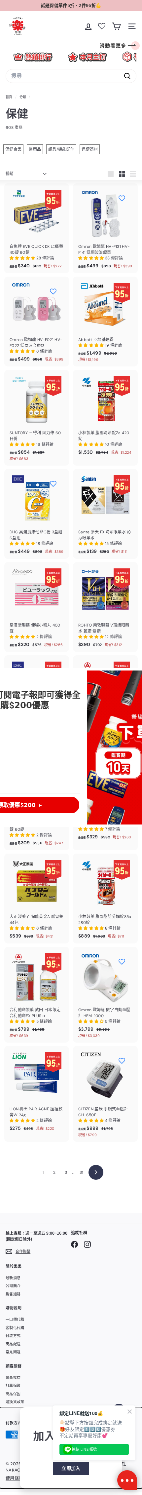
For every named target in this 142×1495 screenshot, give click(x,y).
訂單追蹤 (13, 1385)
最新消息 (13, 1278)
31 (82, 1172)
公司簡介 (13, 1286)
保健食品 (13, 149)
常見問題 (13, 1352)
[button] (23, 258)
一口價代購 (15, 1319)
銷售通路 (13, 1294)
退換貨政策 (15, 1401)
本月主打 (87, 57)
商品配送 (13, 1344)
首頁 (10, 97)
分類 (23, 97)
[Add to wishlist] (121, 198)
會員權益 (13, 1377)
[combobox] (71, 76)
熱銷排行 (33, 57)
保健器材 (90, 149)
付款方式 (13, 1335)
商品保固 (13, 1394)
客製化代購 (15, 1327)
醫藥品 (35, 149)
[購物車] (116, 26)
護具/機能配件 (61, 149)
